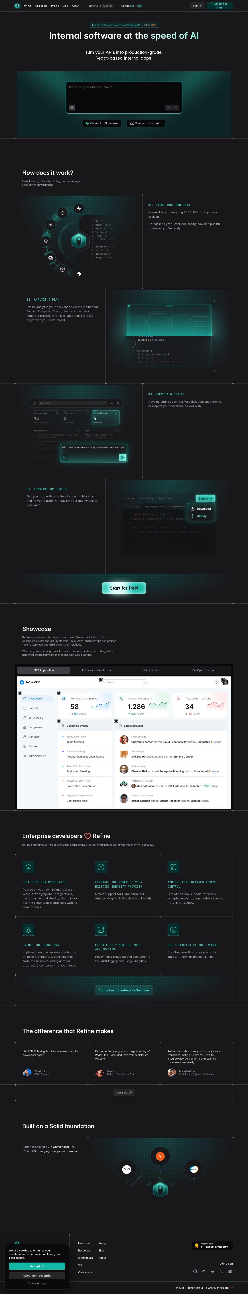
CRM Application (43, 670)
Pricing (55, 5)
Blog (65, 5)
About (76, 5)
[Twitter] (221, 1271)
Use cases (41, 5)
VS (80, 1265)
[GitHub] (195, 1271)
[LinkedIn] (230, 1271)
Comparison (85, 1272)
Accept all (37, 1266)
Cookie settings (37, 1283)
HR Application (151, 670)
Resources (84, 1250)
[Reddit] (213, 1271)
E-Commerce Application (97, 670)
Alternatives (85, 1257)
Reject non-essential (37, 1275)
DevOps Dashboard (204, 670)
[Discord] (204, 1271)
